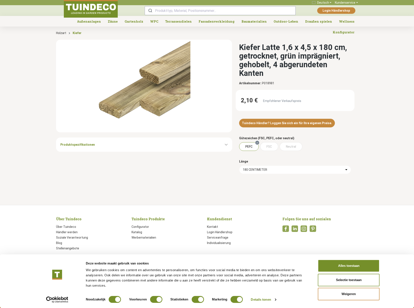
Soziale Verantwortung (72, 237)
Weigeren (349, 294)
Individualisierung (219, 243)
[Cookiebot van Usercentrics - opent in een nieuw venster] (57, 299)
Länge (243, 161)
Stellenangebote (67, 248)
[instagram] (304, 230)
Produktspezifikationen (77, 144)
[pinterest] (313, 230)
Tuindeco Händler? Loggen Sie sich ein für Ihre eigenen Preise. (287, 123)
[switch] (156, 299)
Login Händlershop (336, 10)
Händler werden (67, 232)
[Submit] (150, 10)
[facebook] (285, 230)
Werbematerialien (144, 237)
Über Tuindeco (66, 226)
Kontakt (212, 226)
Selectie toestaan (349, 280)
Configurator (140, 226)
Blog (59, 243)
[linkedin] (295, 230)
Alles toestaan (348, 265)
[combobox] (220, 10)
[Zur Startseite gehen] (91, 9)
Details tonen (261, 299)
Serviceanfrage (217, 237)
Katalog (137, 232)
